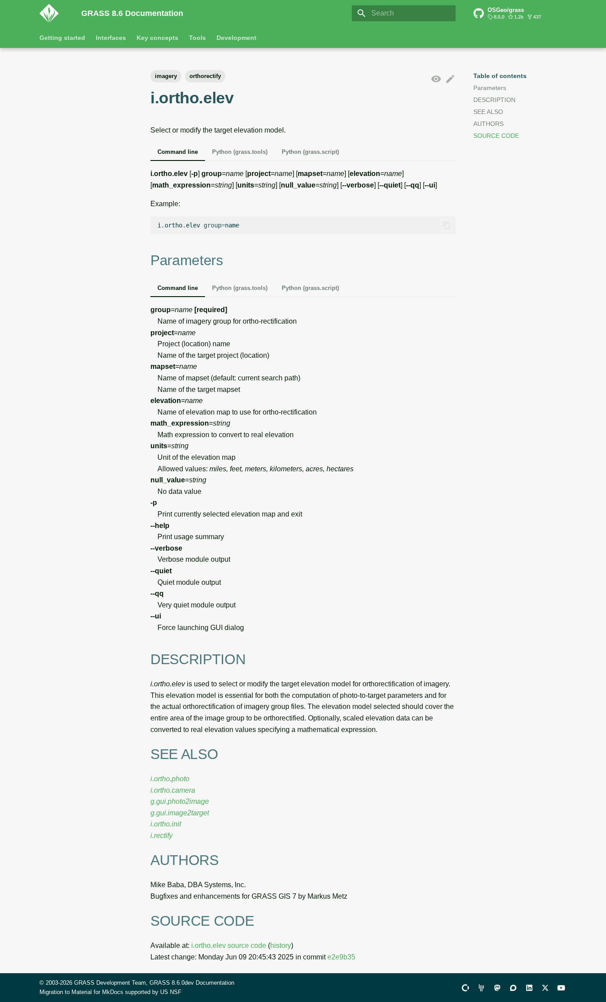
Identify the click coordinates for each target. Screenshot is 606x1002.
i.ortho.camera (172, 790)
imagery (166, 76)
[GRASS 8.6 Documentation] (53, 13)
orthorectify (205, 76)
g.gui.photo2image (179, 801)
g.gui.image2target (179, 813)
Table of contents (500, 75)
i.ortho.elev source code (228, 945)
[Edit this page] (450, 79)
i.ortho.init (165, 824)
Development (236, 37)
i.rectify (161, 835)
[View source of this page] (436, 79)
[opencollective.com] (465, 987)
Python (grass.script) (310, 152)
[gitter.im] (481, 987)
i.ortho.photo (169, 779)
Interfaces (111, 37)
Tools (197, 37)
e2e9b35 (341, 957)
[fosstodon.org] (497, 987)
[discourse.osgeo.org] (513, 987)
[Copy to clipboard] (446, 225)
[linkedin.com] (529, 987)
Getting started (62, 37)
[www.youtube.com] (561, 987)
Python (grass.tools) (240, 152)
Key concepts (157, 37)
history (280, 945)
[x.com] (545, 987)
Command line (177, 152)
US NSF (170, 992)
